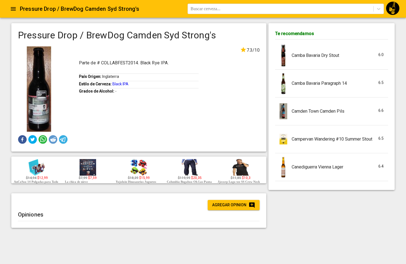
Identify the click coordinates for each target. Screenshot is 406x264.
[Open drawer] (13, 8)
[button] (22, 139)
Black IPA (120, 84)
